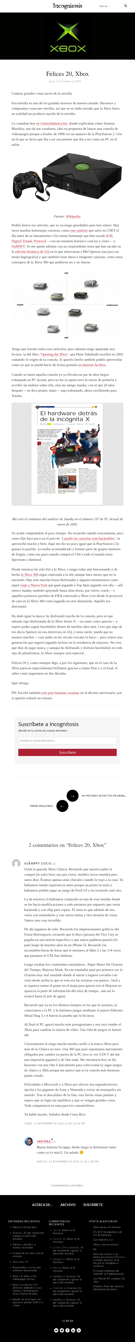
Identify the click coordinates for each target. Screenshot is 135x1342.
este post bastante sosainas (60, 693)
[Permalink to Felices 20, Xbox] (67, 37)
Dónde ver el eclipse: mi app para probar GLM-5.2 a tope (28, 1302)
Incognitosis (67, 6)
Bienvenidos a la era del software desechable (27, 1269)
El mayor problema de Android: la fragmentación (108, 1272)
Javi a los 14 (20, 1261)
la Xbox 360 (29, 574)
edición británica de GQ (32, 251)
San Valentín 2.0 (103, 1239)
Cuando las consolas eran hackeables (88, 538)
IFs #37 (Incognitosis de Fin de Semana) (107, 1233)
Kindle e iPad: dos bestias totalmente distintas (108, 1288)
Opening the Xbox (54, 354)
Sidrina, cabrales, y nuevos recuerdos (24, 1246)
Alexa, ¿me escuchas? (106, 1244)
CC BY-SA (67, 1320)
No (95, 1249)
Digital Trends (22, 241)
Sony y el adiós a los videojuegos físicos (25, 1277)
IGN (109, 236)
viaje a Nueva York (33, 585)
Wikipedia (73, 216)
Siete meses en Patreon (107, 1227)
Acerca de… (42, 1205)
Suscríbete (67, 752)
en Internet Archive (92, 365)
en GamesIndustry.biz (51, 123)
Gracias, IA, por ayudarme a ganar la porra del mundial (28, 1235)
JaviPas (44, 1141)
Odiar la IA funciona (25, 1227)
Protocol (40, 241)
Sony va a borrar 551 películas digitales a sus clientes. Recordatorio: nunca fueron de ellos (27, 1289)
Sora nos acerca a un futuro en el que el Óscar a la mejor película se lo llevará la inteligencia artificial (109, 1260)
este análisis (79, 230)
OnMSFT (18, 246)
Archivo (68, 1205)
